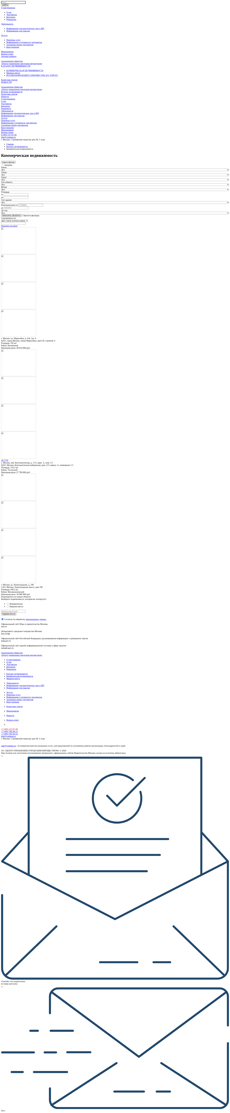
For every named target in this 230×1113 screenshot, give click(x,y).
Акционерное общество (12, 61)
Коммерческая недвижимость (19, 676)
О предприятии (8, 8)
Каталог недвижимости (11, 92)
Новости (5, 96)
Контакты (10, 17)
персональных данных (36, 619)
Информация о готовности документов (24, 42)
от (2, 194)
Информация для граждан (18, 31)
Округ (4, 177)
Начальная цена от (9, 205)
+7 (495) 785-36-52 (9, 734)
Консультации (12, 47)
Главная (10, 144)
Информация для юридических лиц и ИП (25, 28)
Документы (11, 15)
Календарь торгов (9, 80)
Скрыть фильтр (8, 162)
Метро (4, 187)
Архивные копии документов (19, 45)
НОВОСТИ (6, 82)
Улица (4, 172)
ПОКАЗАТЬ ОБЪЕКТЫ (11, 216)
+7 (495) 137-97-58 (9, 729)
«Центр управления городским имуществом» (21, 63)
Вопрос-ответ (7, 54)
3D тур (4, 210)
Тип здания (6, 200)
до (2, 197)
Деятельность (7, 24)
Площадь (5, 192)
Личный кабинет (9, 56)
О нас (9, 12)
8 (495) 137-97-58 (9, 135)
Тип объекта (6, 182)
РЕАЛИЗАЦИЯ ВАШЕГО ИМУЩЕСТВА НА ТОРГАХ (32, 75)
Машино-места (13, 73)
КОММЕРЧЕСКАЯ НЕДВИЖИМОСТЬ (24, 70)
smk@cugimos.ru (8, 746)
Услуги (4, 35)
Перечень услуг (13, 40)
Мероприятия (7, 52)
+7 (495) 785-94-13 (9, 731)
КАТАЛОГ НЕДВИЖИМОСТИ (15, 66)
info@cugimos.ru (8, 137)
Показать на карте (9, 226)
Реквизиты (11, 19)
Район (4, 167)
